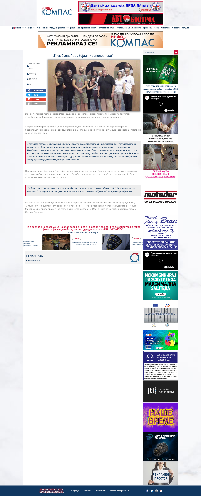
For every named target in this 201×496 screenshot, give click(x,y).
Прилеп (38, 63)
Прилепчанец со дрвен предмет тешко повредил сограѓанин (127, 244)
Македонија (30, 28)
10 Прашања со (73, 28)
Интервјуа (176, 28)
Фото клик (122, 28)
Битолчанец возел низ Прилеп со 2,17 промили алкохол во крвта (67, 244)
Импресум (74, 491)
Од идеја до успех (57, 28)
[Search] (176, 52)
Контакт (87, 491)
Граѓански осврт (88, 28)
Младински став (106, 28)
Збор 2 (156, 28)
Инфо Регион (42, 28)
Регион (18, 28)
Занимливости (134, 28)
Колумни (185, 28)
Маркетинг (101, 491)
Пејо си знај (147, 28)
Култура (32, 63)
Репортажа (165, 28)
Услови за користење (119, 491)
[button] (36, 90)
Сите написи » (33, 260)
